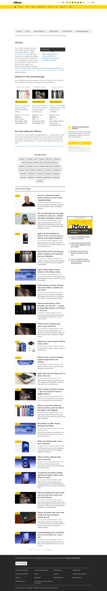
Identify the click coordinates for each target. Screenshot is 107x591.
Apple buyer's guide (82, 31)
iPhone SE (18, 374)
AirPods (50, 7)
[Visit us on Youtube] (73, 3)
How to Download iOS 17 (23, 146)
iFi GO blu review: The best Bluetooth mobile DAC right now (79, 253)
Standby (46, 146)
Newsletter (37, 577)
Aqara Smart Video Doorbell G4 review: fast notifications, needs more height (81, 244)
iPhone (21, 7)
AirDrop (61, 146)
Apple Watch (41, 7)
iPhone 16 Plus (21, 70)
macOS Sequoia (53, 31)
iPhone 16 (18, 304)
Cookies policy (76, 570)
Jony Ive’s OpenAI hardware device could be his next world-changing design (80, 261)
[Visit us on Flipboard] (81, 3)
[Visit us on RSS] (78, 3)
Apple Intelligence (39, 31)
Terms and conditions (21, 570)
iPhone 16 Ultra (57, 70)
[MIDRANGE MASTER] (40, 94)
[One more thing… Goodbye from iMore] (79, 227)
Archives (49, 550)
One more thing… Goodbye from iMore (79, 231)
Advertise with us (58, 577)
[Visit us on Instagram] (75, 3)
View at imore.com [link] (21, 102)
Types (70, 7)
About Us (63, 7)
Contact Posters (37, 146)
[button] (91, 2)
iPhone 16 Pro (31, 70)
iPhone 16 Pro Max (42, 70)
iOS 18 (27, 31)
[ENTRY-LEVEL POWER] (23, 94)
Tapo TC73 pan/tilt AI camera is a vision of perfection (80, 237)
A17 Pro (38, 119)
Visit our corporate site (73, 558)
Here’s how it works (61, 35)
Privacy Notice (86, 147)
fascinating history (21, 54)
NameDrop (53, 146)
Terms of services (84, 146)
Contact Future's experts (41, 570)
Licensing (56, 574)
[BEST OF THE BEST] (57, 94)
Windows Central (20, 581)
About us (17, 577)
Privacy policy (57, 570)
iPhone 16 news (67, 31)
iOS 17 (36, 141)
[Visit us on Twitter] (70, 3)
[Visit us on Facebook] (67, 3)
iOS (56, 7)
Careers (36, 574)
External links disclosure (79, 574)
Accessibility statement (21, 574)
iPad (33, 7)
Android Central (77, 577)
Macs (27, 7)
